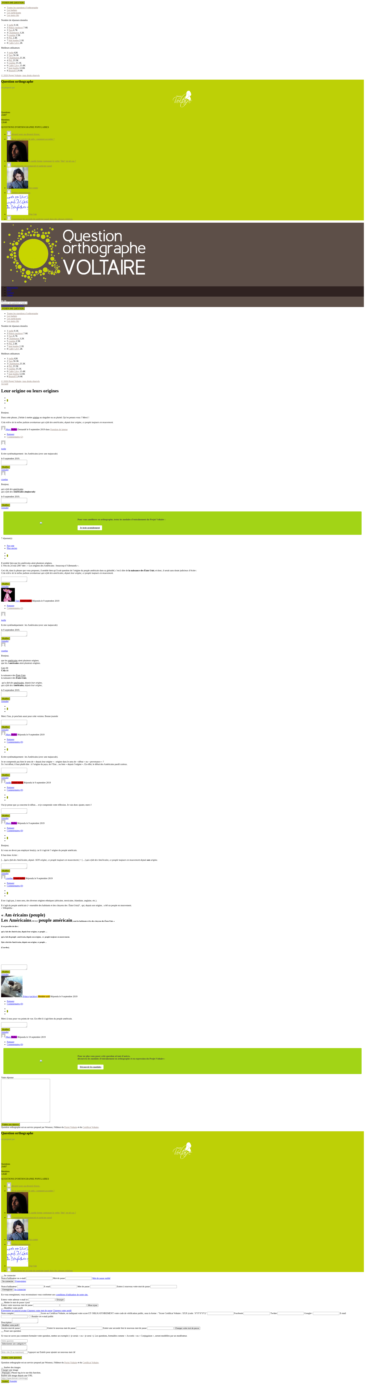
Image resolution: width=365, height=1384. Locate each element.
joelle (11, 25)
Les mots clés (13, 15)
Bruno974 (13, 70)
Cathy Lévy (14, 43)
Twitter (273, 1313)
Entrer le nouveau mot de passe (61, 1328)
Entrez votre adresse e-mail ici (14, 1299)
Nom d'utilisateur (9, 1286)
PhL (11, 38)
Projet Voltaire (70, 1127)
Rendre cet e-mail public (42, 1316)
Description (6, 1322)
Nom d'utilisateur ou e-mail (13, 1278)
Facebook (238, 1313)
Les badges (12, 10)
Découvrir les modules (90, 1067)
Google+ (308, 1313)
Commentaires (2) (15, 437)
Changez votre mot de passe (39, 1310)
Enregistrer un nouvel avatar (14, 1310)
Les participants (14, 13)
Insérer (5, 1381)
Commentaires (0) (15, 742)
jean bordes (14, 40)
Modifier (5, 467)
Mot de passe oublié (101, 1278)
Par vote (10, 545)
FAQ (9, 290)
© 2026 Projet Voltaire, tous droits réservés (20, 75)
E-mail (47, 1286)
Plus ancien (12, 548)
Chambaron (14, 32)
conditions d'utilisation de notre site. (72, 1294)
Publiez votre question (11, 1358)
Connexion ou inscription (12, 305)
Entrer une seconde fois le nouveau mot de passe (125, 1328)
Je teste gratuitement (90, 528)
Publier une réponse (10, 1124)
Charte (10, 295)
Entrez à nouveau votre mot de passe (133, 1286)
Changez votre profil (62, 1310)
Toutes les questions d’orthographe (22, 7)
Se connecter (20, 1289)
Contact (10, 292)
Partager (10, 434)
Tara (11, 30)
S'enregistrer (20, 1281)
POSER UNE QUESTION (13, 3)
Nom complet (7, 1313)
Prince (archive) (16, 27)
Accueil (4, 384)
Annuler (5, 470)
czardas (12, 35)
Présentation (12, 287)
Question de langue (59, 429)
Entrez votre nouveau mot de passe (17, 1305)
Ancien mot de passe (10, 1328)
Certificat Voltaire (91, 1127)
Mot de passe (59, 1278)
